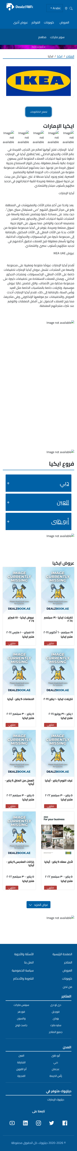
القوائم (36, 22)
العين (63, 502)
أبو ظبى (60, 521)
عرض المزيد (40, 904)
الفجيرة (21, 1076)
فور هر (21, 1012)
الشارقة (21, 1062)
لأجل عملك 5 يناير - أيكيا (58, 861)
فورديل (56, 1012)
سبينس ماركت (21, 1005)
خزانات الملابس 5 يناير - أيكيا (20, 863)
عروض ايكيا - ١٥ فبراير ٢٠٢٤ (21, 619)
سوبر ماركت (57, 37)
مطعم (42, 37)
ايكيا (59, 56)
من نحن (67, 987)
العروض (64, 22)
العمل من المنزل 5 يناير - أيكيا (19, 782)
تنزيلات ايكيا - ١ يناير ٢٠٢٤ (58, 699)
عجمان (56, 1069)
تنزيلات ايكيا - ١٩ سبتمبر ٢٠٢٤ (58, 619)
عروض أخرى (20, 22)
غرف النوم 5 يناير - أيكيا (59, 780)
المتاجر (70, 56)
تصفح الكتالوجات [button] (38, 111)
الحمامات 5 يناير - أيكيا (20, 699)
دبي (64, 483)
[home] (20, 7)
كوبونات (49, 22)
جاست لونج (21, 1025)
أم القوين (21, 1069)
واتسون (21, 1018)
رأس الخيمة (56, 1076)
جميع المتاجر (55, 1032)
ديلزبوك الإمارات (55, 1099)
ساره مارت (55, 1025)
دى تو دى (55, 1005)
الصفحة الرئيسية (62, 954)
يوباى (56, 1018)
